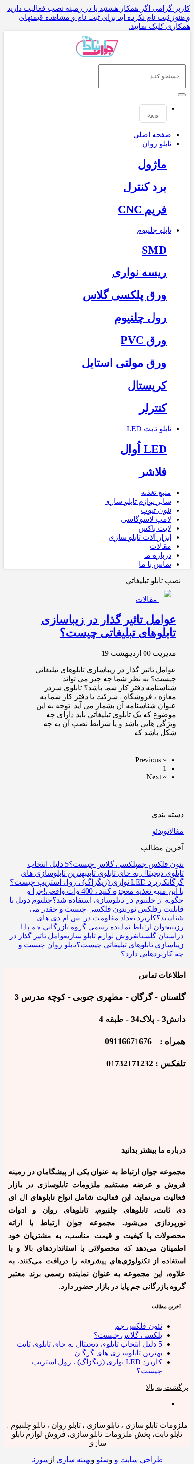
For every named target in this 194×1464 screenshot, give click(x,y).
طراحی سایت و (138, 1460)
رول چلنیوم (140, 317)
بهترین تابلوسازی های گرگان (118, 1353)
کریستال (147, 385)
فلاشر (153, 472)
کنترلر (153, 408)
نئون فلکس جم (160, 864)
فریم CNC (142, 209)
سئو (103, 1460)
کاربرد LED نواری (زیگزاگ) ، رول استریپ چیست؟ (89, 882)
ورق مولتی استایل (124, 363)
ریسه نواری (139, 272)
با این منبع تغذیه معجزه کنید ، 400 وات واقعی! (113, 891)
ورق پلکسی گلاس (125, 295)
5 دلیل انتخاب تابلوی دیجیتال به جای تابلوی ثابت (89, 1344)
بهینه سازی (74, 1460)
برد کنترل (145, 187)
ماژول (152, 164)
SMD (154, 250)
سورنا (40, 1460)
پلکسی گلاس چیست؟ (103, 864)
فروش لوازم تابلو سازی (102, 936)
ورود (153, 114)
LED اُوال (144, 449)
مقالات (175, 831)
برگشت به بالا (167, 1387)
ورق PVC (144, 340)
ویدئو (159, 831)
